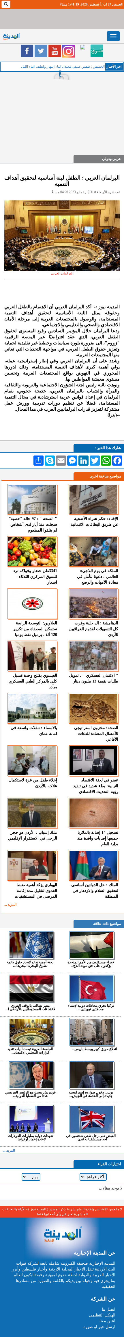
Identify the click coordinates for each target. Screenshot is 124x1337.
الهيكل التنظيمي (102, 1315)
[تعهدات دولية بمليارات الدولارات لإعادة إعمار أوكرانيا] (31, 1119)
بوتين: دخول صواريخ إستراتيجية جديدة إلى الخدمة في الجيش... (91, 1094)
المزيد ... (10, 905)
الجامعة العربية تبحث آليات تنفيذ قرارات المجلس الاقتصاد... (30, 1050)
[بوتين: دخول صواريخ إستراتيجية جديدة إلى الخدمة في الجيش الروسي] (91, 1075)
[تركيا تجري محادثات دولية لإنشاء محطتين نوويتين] (91, 988)
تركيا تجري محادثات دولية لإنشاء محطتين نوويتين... (91, 1007)
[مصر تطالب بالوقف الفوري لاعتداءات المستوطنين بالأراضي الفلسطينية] (31, 988)
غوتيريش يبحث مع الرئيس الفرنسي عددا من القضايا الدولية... (30, 1094)
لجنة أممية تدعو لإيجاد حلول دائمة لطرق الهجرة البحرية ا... (30, 963)
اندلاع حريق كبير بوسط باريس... (94, 1049)
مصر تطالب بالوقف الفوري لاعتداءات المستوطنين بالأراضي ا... (30, 1007)
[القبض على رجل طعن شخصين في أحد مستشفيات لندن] (91, 1119)
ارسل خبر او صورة (99, 1327)
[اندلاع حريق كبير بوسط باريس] (91, 1032)
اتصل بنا (108, 1309)
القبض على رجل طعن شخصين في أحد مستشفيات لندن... (91, 1137)
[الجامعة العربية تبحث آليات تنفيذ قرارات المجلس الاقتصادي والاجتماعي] (31, 1032)
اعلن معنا (107, 1321)
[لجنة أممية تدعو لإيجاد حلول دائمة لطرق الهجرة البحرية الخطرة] (31, 945)
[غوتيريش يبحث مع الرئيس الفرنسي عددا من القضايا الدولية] (31, 1075)
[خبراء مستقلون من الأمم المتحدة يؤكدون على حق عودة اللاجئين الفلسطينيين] (91, 945)
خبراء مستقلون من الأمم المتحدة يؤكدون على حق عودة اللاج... (90, 963)
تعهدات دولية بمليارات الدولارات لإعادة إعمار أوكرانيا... (30, 1137)
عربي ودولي (111, 158)
